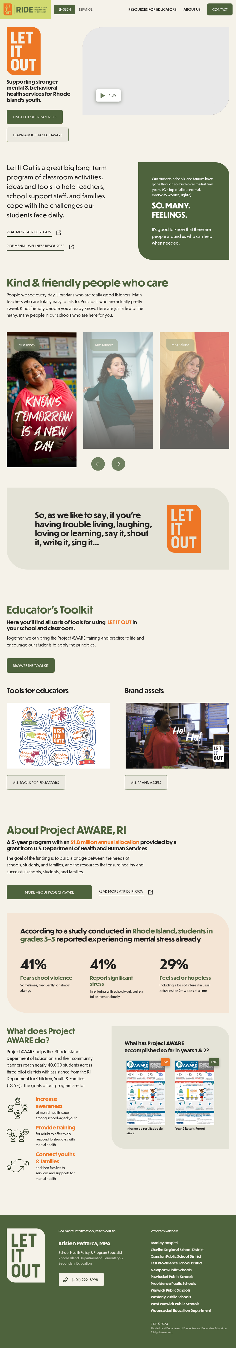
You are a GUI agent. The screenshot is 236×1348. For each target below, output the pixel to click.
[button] (220, 9)
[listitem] (41, 399)
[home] (25, 9)
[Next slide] (118, 464)
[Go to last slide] (98, 464)
